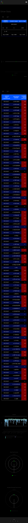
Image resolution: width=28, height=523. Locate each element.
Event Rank (14, 21)
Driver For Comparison (6, 97)
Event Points (6, 21)
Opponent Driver (16, 97)
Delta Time (22, 21)
